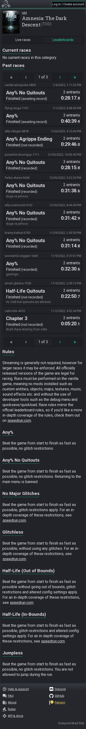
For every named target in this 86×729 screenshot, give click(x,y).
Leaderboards (63, 40)
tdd (24, 13)
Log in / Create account (68, 4)
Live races (23, 40)
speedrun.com (19, 420)
